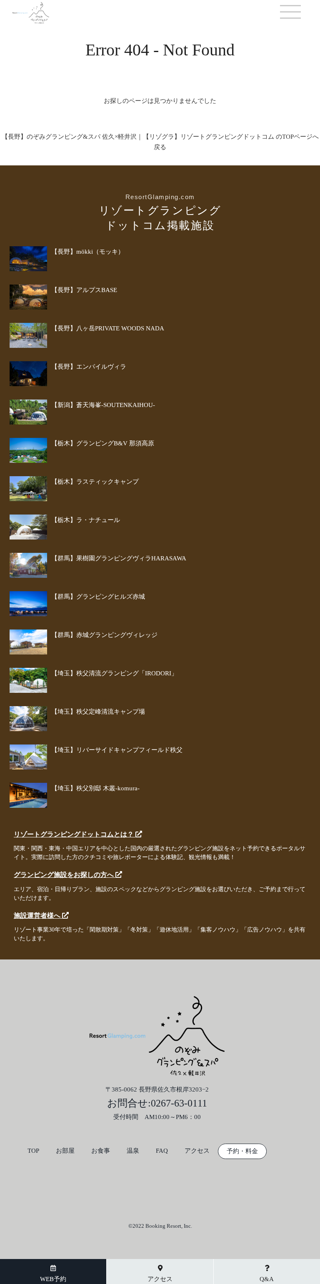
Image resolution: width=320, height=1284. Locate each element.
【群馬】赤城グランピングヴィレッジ (104, 635)
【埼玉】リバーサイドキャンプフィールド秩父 (116, 750)
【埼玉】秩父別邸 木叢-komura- (95, 788)
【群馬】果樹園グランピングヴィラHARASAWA (118, 558)
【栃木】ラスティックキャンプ (95, 481)
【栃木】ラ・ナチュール (85, 520)
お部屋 (65, 1151)
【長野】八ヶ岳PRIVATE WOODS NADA (107, 328)
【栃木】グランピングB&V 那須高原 (102, 443)
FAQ (162, 1151)
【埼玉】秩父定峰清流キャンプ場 (98, 711)
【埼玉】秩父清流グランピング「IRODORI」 (114, 673)
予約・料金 (242, 1151)
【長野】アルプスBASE (84, 290)
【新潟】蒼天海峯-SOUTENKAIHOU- (103, 405)
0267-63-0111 (179, 1103)
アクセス (197, 1151)
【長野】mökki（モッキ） (87, 251)
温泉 (133, 1151)
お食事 (100, 1151)
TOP (33, 1151)
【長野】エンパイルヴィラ (88, 366)
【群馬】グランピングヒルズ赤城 (98, 596)
